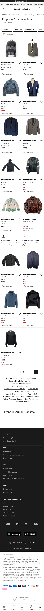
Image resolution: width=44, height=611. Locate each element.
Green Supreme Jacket (29, 396)
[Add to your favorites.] (19, 62)
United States (22, 600)
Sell (5, 465)
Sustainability (8, 506)
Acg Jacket (32, 394)
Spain (35, 600)
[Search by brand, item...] (4, 9)
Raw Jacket (33, 389)
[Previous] (16, 372)
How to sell (7, 468)
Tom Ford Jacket (31, 399)
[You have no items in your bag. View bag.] (39, 8)
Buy (4, 448)
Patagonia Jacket (10, 396)
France (5, 600)
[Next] (28, 372)
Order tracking (9, 451)
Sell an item (7, 475)
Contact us (7, 492)
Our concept (8, 438)
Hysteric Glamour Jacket (15, 394)
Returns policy (8, 458)
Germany (29, 600)
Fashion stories (9, 516)
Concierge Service (10, 441)
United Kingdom (13, 600)
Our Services (9, 434)
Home (4, 14)
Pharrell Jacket (12, 378)
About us (6, 503)
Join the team (8, 512)
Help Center (7, 489)
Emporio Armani (15, 14)
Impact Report (8, 509)
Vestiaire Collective (12, 499)
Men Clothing (29, 14)
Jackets (39, 14)
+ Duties (30, 228)
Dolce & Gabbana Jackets (14, 389)
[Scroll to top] (36, 372)
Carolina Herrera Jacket (21, 383)
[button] (39, 8)
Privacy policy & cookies (21, 548)
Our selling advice (10, 472)
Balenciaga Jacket (28, 378)
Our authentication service (13, 455)
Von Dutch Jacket (22, 401)
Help (5, 485)
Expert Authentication (30, 240)
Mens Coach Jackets (20, 386)
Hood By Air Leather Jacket (21, 391)
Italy (39, 600)
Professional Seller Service (13, 478)
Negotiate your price (9, 240)
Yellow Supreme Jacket (12, 399)
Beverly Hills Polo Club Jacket (21, 381)
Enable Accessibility (22, 1)
